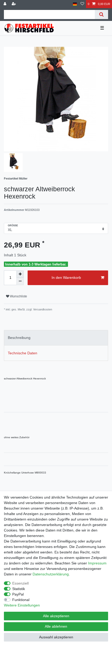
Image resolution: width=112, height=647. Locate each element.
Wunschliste (18, 296)
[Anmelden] (5, 4)
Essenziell (20, 583)
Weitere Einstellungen (22, 605)
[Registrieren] (14, 4)
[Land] (75, 4)
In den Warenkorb (66, 277)
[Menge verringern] (20, 281)
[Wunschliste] (82, 4)
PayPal (18, 594)
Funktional (20, 600)
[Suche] (101, 14)
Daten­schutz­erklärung (51, 574)
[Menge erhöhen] (20, 274)
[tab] (56, 337)
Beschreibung (19, 338)
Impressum (97, 563)
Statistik (18, 589)
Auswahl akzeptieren (56, 637)
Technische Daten (22, 353)
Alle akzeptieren (56, 616)
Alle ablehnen (56, 626)
